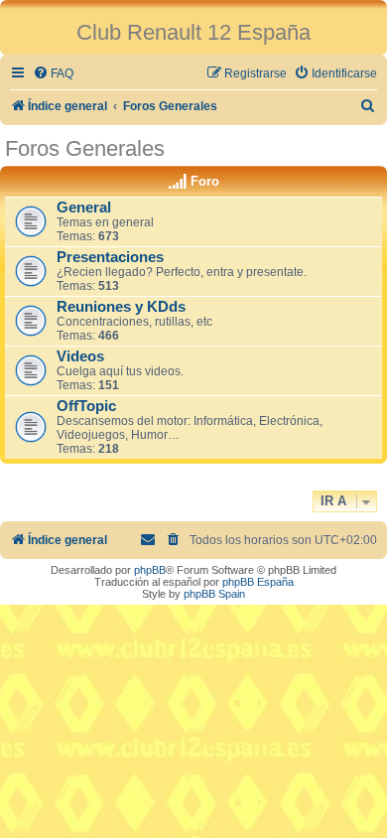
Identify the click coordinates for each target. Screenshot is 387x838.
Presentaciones (110, 257)
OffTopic (86, 406)
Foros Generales (85, 148)
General (84, 207)
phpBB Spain (214, 594)
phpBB (150, 570)
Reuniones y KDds (121, 307)
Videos (80, 356)
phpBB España (258, 582)
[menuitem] (53, 74)
